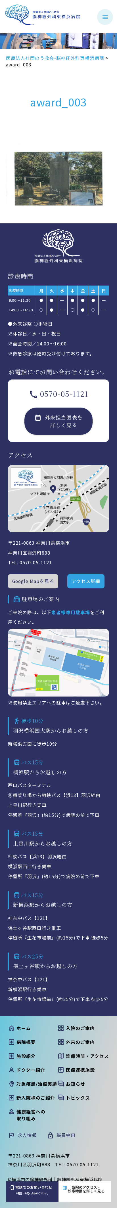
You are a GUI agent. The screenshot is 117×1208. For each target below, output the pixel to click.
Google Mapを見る (33, 581)
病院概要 (25, 1042)
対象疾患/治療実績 (36, 1084)
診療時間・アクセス (87, 1056)
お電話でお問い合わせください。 (33, 1189)
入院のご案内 (80, 1028)
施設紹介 (25, 1056)
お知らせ (75, 1084)
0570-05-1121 (64, 394)
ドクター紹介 (30, 1070)
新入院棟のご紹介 (35, 1097)
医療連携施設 (80, 1070)
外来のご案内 (80, 1042)
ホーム (23, 1028)
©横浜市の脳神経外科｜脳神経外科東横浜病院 (55, 1179)
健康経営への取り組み (30, 1115)
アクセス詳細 (86, 581)
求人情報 (27, 1135)
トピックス (78, 1097)
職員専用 (66, 1135)
